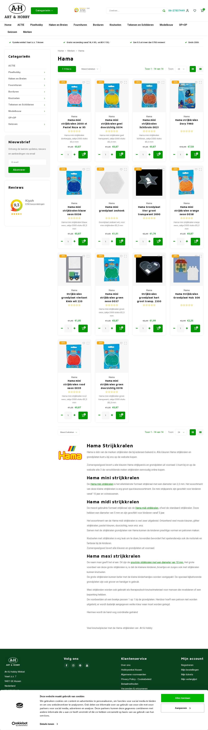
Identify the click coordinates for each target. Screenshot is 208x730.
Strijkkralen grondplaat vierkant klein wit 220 (74, 298)
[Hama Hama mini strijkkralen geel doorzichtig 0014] (111, 95)
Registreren (187, 665)
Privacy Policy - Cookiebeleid (136, 679)
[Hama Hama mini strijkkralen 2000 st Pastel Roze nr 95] (74, 95)
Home (8, 25)
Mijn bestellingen (190, 670)
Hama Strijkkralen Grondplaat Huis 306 (186, 296)
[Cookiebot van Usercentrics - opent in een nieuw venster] (19, 724)
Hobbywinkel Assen (131, 670)
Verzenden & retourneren (134, 688)
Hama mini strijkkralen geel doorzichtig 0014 (112, 124)
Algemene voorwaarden (133, 674)
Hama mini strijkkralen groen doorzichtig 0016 (111, 384)
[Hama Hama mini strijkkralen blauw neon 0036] (74, 182)
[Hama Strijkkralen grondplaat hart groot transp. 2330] (149, 269)
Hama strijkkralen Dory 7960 (186, 122)
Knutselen (115, 25)
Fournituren (80, 25)
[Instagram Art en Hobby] (73, 665)
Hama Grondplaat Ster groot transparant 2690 (149, 211)
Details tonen (47, 724)
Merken (27, 32)
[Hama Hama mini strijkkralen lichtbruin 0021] (149, 95)
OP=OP (183, 25)
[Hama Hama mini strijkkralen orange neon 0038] (186, 182)
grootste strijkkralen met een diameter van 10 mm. (157, 562)
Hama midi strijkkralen (146, 508)
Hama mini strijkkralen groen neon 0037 (111, 298)
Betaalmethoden (129, 684)
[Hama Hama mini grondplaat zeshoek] (111, 182)
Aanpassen (181, 708)
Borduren (98, 25)
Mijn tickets (187, 674)
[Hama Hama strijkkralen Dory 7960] (186, 95)
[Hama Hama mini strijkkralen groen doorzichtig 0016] (111, 356)
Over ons (125, 665)
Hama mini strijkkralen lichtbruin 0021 (149, 124)
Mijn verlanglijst (189, 679)
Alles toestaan (182, 698)
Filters (67, 69)
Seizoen (12, 32)
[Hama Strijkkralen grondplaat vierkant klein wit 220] (74, 269)
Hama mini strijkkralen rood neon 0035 (74, 384)
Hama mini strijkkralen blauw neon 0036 (74, 211)
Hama (81, 50)
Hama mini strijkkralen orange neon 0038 (186, 211)
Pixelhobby (36, 25)
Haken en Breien (58, 25)
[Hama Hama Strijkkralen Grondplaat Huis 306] (186, 269)
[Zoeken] (164, 11)
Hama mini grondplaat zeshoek (111, 209)
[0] (202, 10)
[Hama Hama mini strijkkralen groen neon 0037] (111, 269)
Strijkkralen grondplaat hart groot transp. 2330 (149, 298)
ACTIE (21, 25)
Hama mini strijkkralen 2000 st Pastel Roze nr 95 (74, 124)
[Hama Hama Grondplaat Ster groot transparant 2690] (149, 182)
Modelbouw (166, 25)
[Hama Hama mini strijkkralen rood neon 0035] (74, 356)
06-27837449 (176, 10)
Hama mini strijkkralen (101, 484)
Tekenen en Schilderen (140, 25)
